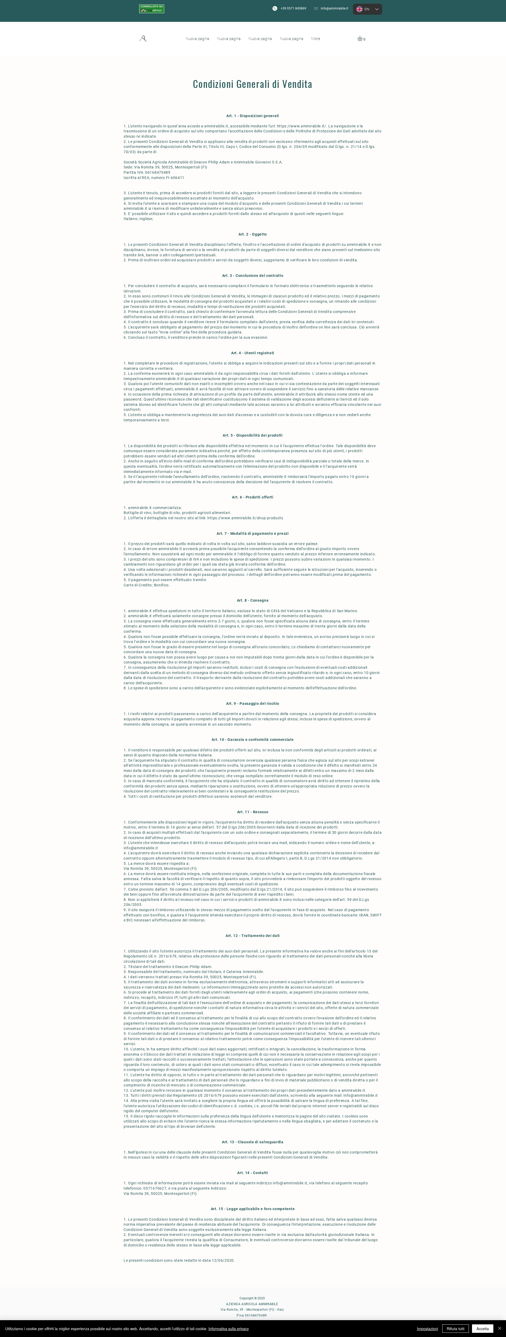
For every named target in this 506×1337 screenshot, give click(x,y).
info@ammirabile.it (334, 8)
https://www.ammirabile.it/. (302, 126)
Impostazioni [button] (427, 1328)
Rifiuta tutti (455, 1328)
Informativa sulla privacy (228, 1328)
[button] (363, 38)
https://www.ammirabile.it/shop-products (245, 518)
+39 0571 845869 (293, 8)
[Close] (500, 1328)
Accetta (482, 1328)
